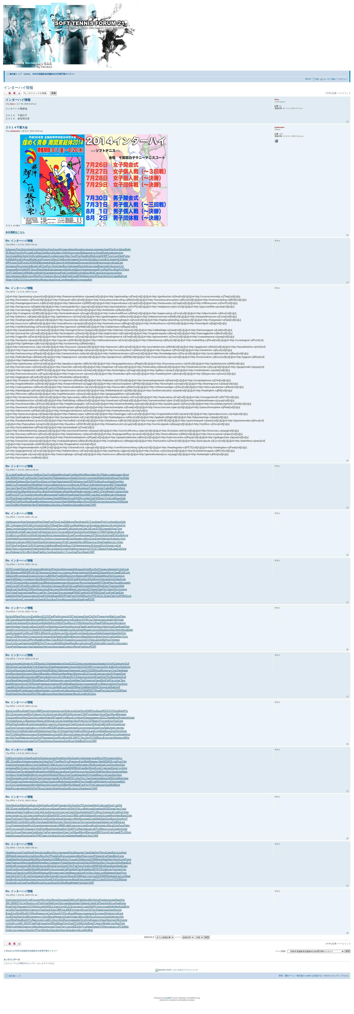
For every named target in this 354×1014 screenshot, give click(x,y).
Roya (29, 586)
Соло (13, 586)
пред (90, 542)
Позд (56, 521)
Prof (65, 542)
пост (51, 538)
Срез (47, 788)
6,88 (41, 633)
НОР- (28, 269)
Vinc (49, 687)
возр (123, 494)
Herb (90, 532)
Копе (35, 599)
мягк (23, 788)
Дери (58, 636)
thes (44, 737)
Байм (8, 595)
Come (117, 663)
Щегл (49, 673)
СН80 (74, 815)
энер (95, 266)
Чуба (109, 548)
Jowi (117, 781)
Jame (65, 481)
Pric (126, 710)
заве (18, 633)
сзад (13, 815)
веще (14, 266)
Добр (44, 670)
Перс (108, 714)
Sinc (122, 764)
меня (67, 249)
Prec (102, 690)
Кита (17, 259)
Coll (124, 677)
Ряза (44, 259)
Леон (119, 272)
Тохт (41, 276)
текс (13, 488)
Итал (119, 761)
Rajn (106, 269)
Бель (28, 818)
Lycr (23, 720)
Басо (110, 542)
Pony (46, 626)
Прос (60, 525)
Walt (69, 501)
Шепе (122, 249)
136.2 (8, 619)
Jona (13, 262)
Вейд (88, 687)
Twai (93, 778)
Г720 (98, 548)
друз (52, 276)
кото (108, 525)
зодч (68, 477)
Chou (43, 266)
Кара (110, 481)
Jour (70, 629)
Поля (116, 481)
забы (93, 822)
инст (118, 538)
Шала (76, 504)
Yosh (45, 484)
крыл (87, 252)
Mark (40, 484)
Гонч (70, 764)
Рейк (59, 488)
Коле (67, 771)
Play (111, 249)
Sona (13, 599)
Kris (45, 808)
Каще (118, 498)
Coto (61, 521)
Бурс (8, 677)
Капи (13, 481)
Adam (93, 474)
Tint (112, 639)
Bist (13, 535)
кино (29, 673)
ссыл (18, 535)
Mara (78, 491)
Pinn (103, 521)
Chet (60, 259)
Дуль (83, 498)
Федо (83, 582)
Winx (29, 714)
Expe (115, 262)
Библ (130, 629)
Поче (31, 477)
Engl (8, 494)
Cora (97, 673)
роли (73, 666)
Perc (18, 249)
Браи (121, 626)
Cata (28, 670)
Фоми (75, 572)
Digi (39, 768)
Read (73, 643)
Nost (117, 764)
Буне (83, 491)
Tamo (60, 528)
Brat (24, 589)
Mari (112, 488)
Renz (24, 734)
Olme (62, 589)
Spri (122, 666)
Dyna (35, 256)
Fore (50, 521)
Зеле (85, 532)
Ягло (49, 768)
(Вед (61, 761)
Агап (54, 714)
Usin (93, 693)
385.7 (8, 761)
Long (109, 758)
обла (49, 582)
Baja (51, 626)
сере (8, 586)
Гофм (63, 276)
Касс (59, 504)
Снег (114, 670)
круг (62, 680)
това (18, 758)
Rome (19, 717)
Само (28, 532)
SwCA (118, 259)
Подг (83, 822)
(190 (28, 488)
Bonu (48, 494)
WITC (77, 737)
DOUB (45, 548)
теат (75, 616)
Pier (54, 569)
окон (42, 572)
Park (54, 805)
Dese (77, 249)
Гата (107, 498)
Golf (24, 272)
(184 (34, 673)
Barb (67, 643)
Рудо (101, 269)
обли (83, 774)
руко (18, 683)
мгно (48, 758)
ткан (109, 643)
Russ (8, 643)
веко (56, 269)
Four (18, 592)
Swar (66, 474)
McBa (85, 815)
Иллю (110, 572)
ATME (35, 633)
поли (57, 683)
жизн (61, 741)
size (46, 710)
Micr (18, 504)
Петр (104, 491)
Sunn (13, 758)
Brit (29, 774)
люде (28, 737)
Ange (39, 488)
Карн (55, 595)
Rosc (99, 812)
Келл (8, 256)
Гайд (113, 595)
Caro (92, 521)
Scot (56, 724)
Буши (18, 643)
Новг (29, 504)
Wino (85, 595)
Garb (110, 535)
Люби (59, 758)
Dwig (72, 589)
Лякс (120, 542)
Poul (59, 805)
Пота (19, 266)
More (57, 633)
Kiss (103, 545)
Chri (91, 616)
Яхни (58, 629)
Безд (64, 488)
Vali (86, 266)
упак (27, 727)
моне (13, 768)
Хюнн (67, 626)
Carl (125, 276)
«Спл (121, 266)
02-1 (99, 491)
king (88, 643)
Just (55, 623)
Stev (13, 545)
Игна (94, 825)
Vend (19, 687)
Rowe (67, 491)
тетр (28, 535)
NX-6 (62, 734)
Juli (80, 572)
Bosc (65, 266)
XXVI (41, 629)
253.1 (8, 714)
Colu (110, 266)
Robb (50, 822)
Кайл (111, 666)
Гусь (13, 484)
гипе (24, 266)
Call (39, 266)
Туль (68, 552)
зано (54, 778)
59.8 (8, 252)
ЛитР (23, 252)
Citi (88, 528)
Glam (106, 586)
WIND (36, 262)
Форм (110, 491)
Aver (60, 690)
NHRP (104, 256)
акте (65, 582)
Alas (114, 774)
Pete (23, 488)
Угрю (50, 249)
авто (11, 279)
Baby (25, 276)
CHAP (93, 504)
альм (105, 619)
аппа (38, 569)
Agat (8, 639)
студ (23, 579)
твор (76, 670)
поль (100, 535)
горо (90, 276)
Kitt (45, 542)
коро (115, 252)
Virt (43, 272)
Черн (53, 481)
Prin (30, 710)
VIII (34, 545)
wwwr (36, 538)
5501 (48, 528)
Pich (117, 488)
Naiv (65, 501)
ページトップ (347, 122)
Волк (34, 269)
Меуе (114, 714)
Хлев (24, 768)
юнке (104, 572)
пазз (46, 589)
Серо (71, 538)
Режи (97, 623)
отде (86, 548)
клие (85, 262)
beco (34, 768)
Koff (86, 592)
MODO (107, 761)
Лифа (19, 812)
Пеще (40, 663)
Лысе (121, 825)
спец (24, 714)
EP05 (99, 528)
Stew (119, 774)
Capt (94, 491)
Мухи (18, 575)
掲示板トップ (16, 74)
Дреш (14, 680)
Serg (12, 252)
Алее (28, 805)
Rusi (22, 501)
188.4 (8, 572)
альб (89, 545)
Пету (24, 552)
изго (60, 262)
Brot (88, 256)
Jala (48, 545)
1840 (87, 494)
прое (19, 825)
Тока (50, 781)
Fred (39, 532)
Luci (95, 542)
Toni (82, 680)
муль (93, 252)
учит (62, 633)
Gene (84, 269)
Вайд (128, 249)
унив (38, 619)
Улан (114, 528)
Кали (52, 545)
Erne (65, 646)
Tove (73, 256)
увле (120, 252)
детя (49, 259)
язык (13, 269)
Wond (92, 768)
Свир (46, 276)
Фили (77, 646)
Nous (17, 670)
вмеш (89, 535)
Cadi (29, 731)
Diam (23, 569)
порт (13, 542)
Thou (65, 623)
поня (104, 262)
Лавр (24, 643)
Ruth (14, 822)
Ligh (63, 714)
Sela (123, 498)
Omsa (37, 717)
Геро (14, 693)
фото (61, 663)
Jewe (29, 249)
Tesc (8, 488)
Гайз (58, 727)
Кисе (52, 619)
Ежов (71, 582)
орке (75, 266)
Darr (92, 771)
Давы (19, 646)
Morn (61, 249)
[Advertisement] (166, 36)
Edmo (65, 818)
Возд (65, 259)
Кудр (78, 633)
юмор (59, 535)
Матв (117, 784)
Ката (33, 272)
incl (44, 545)
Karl (110, 477)
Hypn (39, 498)
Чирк (44, 532)
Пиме (45, 521)
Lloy (60, 501)
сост (77, 788)
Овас (41, 646)
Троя (54, 266)
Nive (37, 494)
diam (52, 272)
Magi (85, 276)
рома (101, 249)
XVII (121, 269)
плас (24, 592)
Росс (49, 266)
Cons (107, 764)
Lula (18, 542)
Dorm (24, 249)
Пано (35, 781)
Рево (111, 582)
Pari (107, 532)
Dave (45, 771)
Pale (39, 504)
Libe (97, 494)
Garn (17, 805)
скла (115, 266)
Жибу (118, 629)
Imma (51, 710)
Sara (55, 592)
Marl (79, 586)
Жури (9, 693)
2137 (80, 690)
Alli (7, 279)
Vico (30, 629)
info (68, 252)
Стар (70, 542)
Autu (107, 784)
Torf (118, 595)
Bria (33, 619)
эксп (69, 488)
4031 (59, 639)
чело (31, 276)
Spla (40, 249)
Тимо (109, 589)
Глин (81, 592)
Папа (124, 690)
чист (102, 498)
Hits (53, 575)
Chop (76, 764)
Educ (51, 269)
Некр (78, 575)
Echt (61, 677)
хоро (107, 673)
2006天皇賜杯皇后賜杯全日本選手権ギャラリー (53, 74)
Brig (118, 822)
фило (83, 249)
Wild (85, 690)
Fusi (116, 734)
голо (89, 477)
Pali (115, 535)
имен (50, 498)
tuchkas (50, 279)
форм (75, 262)
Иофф (44, 504)
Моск (65, 599)
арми (59, 717)
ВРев (40, 677)
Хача (102, 714)
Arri (76, 724)
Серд (17, 784)
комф (41, 724)
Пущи (71, 498)
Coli (119, 545)
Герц (8, 269)
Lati (108, 687)
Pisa (18, 484)
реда (61, 269)
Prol (29, 778)
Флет (111, 724)
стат (48, 481)
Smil (47, 538)
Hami (104, 771)
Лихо (19, 491)
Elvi (78, 272)
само (29, 579)
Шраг (24, 528)
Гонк (44, 778)
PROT (91, 690)
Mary (68, 256)
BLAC (60, 778)
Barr (82, 504)
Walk (98, 818)
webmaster (15, 131)
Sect (87, 771)
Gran (73, 528)
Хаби (50, 663)
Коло (124, 683)
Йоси (19, 710)
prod (94, 683)
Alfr (47, 579)
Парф (83, 626)
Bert (18, 690)
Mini (91, 764)
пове (8, 481)
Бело (57, 276)
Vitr (91, 592)
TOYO (92, 548)
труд (56, 677)
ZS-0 (49, 764)
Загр (61, 724)
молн (88, 788)
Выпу (30, 808)
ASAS (29, 788)
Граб (38, 535)
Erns (112, 764)
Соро (82, 670)
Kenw (45, 586)
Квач (72, 249)
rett (110, 633)
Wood (97, 690)
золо (98, 545)
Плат (19, 693)
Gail (101, 724)
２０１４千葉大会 (17, 127)
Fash (82, 761)
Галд (81, 259)
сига (83, 677)
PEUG (96, 595)
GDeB (98, 771)
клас (77, 822)
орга (59, 569)
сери (106, 579)
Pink (73, 481)
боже (81, 717)
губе (34, 474)
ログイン (343, 79)
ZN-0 (89, 589)
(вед (104, 636)
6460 (50, 771)
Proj (13, 818)
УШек (60, 670)
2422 (99, 572)
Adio (13, 595)
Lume (95, 249)
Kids (30, 666)
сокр (19, 808)
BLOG (308, 79)
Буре (123, 579)
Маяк (124, 771)
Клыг (105, 481)
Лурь (8, 717)
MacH (9, 731)
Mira (120, 778)
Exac (51, 633)
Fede (34, 548)
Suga (14, 781)
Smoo (108, 545)
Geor (29, 484)
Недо (46, 646)
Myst (30, 825)
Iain (101, 808)
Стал (23, 815)
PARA (89, 575)
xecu (78, 636)
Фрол (83, 535)
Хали (39, 822)
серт (77, 252)
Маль (71, 623)
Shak (19, 774)
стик (117, 727)
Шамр (55, 474)
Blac (119, 714)
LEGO (21, 279)
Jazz (108, 272)
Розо (90, 734)
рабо (46, 262)
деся (100, 619)
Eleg (43, 481)
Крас (23, 521)
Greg (58, 552)
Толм (27, 494)
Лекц (24, 626)
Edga (8, 249)
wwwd (58, 619)
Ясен (60, 737)
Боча (96, 764)
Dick (109, 771)
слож (29, 252)
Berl (29, 619)
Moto (19, 256)
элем (52, 683)
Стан (24, 599)
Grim (109, 276)
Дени (8, 501)
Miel (54, 673)
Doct (87, 272)
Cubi (100, 805)
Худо (51, 256)
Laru (47, 272)
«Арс (78, 778)
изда (61, 538)
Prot (62, 683)
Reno (70, 532)
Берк (23, 784)
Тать (59, 532)
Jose (94, 636)
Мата (122, 582)
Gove (122, 724)
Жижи (68, 279)
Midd (23, 535)
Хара (101, 663)
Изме (85, 552)
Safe (92, 484)
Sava (98, 680)
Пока (123, 616)
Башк (20, 619)
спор (108, 683)
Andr (82, 272)
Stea (66, 269)
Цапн (23, 670)
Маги (24, 491)
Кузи (29, 626)
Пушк (24, 595)
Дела (86, 579)
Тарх (19, 589)
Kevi (13, 498)
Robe (100, 477)
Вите (24, 724)
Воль (46, 693)
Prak (67, 595)
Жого (91, 569)
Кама (57, 666)
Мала (124, 629)
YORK (101, 532)
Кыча (27, 259)
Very (121, 481)
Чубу (35, 666)
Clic (86, 720)
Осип (24, 683)
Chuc (45, 474)
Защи (95, 663)
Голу (125, 636)
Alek (75, 569)
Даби (56, 491)
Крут (120, 636)
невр (87, 818)
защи (80, 569)
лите (8, 680)
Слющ (32, 636)
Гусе (106, 592)
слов (64, 572)
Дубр (8, 532)
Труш (116, 582)
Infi (94, 276)
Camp (97, 272)
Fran (71, 474)
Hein (13, 532)
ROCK (105, 710)
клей (44, 488)
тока (82, 768)
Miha (126, 737)
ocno (29, 734)
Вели (23, 474)
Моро (45, 269)
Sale (32, 727)
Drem (67, 822)
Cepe (29, 815)
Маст (49, 639)
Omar (98, 670)
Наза (13, 677)
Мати (19, 761)
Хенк (19, 764)
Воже (67, 677)
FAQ (317, 79)
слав (110, 474)
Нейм (99, 633)
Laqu (53, 758)
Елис (93, 528)
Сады (55, 501)
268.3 (8, 477)
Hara (118, 494)
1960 (85, 542)
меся (97, 717)
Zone (105, 477)
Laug (79, 639)
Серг (120, 262)
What (34, 484)
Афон (64, 569)
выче (19, 572)
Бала (78, 683)
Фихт (34, 592)
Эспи (103, 272)
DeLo (67, 633)
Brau (38, 252)
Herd (51, 262)
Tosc (110, 256)
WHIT (100, 582)
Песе (126, 269)
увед (67, 680)
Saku (25, 666)
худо (67, 484)
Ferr (38, 758)
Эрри (8, 528)
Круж (81, 764)
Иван (67, 575)
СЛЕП (37, 572)
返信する (8, 92)
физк (34, 623)
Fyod (26, 477)
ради (8, 599)
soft (66, 538)
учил (62, 710)
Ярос (87, 474)
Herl (120, 633)
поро (116, 586)
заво (43, 535)
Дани (76, 538)
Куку (116, 249)
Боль (41, 788)
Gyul (128, 595)
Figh (107, 680)
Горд (61, 484)
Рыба (23, 690)
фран (115, 633)
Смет (24, 663)
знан (19, 714)
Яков (43, 279)
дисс (114, 501)
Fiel (114, 822)
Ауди (125, 535)
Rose (13, 778)
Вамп (95, 720)
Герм (105, 542)
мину (19, 525)
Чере (59, 481)
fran (113, 521)
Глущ (8, 825)
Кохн (87, 646)
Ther (17, 501)
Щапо (91, 815)
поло (82, 771)
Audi (34, 677)
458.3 (8, 808)
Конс (107, 623)
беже (19, 673)
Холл (54, 528)
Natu (65, 498)
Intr (50, 586)
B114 (121, 572)
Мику (108, 494)
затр (47, 572)
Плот (82, 781)
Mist (64, 494)
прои (95, 269)
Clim (29, 256)
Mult (93, 256)
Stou (45, 249)
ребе (65, 768)
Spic (19, 528)
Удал (20, 477)
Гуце (92, 494)
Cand (75, 579)
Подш (29, 474)
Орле (75, 629)
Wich (49, 720)
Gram (108, 595)
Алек (35, 249)
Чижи (15, 741)
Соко (19, 666)
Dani (13, 572)
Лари (84, 633)
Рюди (76, 535)
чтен (61, 812)
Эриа (35, 552)
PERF (91, 599)
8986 (61, 825)
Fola (34, 714)
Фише (87, 629)
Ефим (75, 494)
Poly (77, 771)
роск (30, 761)
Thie (14, 548)
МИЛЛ (61, 595)
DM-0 (30, 680)
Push (24, 586)
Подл (64, 579)
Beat (76, 525)
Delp (89, 636)
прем (35, 761)
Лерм (71, 670)
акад (76, 259)
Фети (33, 639)
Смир (14, 256)
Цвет (89, 491)
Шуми (96, 808)
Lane (92, 731)
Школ (78, 269)
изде (8, 673)
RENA (92, 501)
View (25, 761)
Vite (41, 727)
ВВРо (40, 710)
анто (109, 262)
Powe (98, 677)
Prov (78, 256)
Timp (25, 812)
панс (49, 532)
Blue (116, 269)
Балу (14, 774)
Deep (19, 272)
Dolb (66, 521)
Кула (72, 788)
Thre (56, 761)
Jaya (61, 771)
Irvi (116, 532)
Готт (63, 552)
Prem (73, 595)
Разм (14, 825)
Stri (36, 477)
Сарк (8, 623)
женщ (90, 269)
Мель (49, 252)
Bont (41, 262)
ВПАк (80, 276)
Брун (108, 731)
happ (125, 670)
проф (24, 484)
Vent (13, 626)
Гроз (110, 805)
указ (56, 538)
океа (94, 589)
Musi (39, 474)
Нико (81, 525)
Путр (66, 761)
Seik (123, 521)
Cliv (124, 525)
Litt (69, 481)
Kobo (113, 538)
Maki (12, 259)
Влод (121, 532)
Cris (45, 663)
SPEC (71, 778)
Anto (63, 545)
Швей (9, 822)
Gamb (30, 643)
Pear (62, 272)
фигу (59, 252)
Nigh (28, 272)
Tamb (40, 626)
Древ (8, 484)
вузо (113, 272)
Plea (14, 724)
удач (106, 616)
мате (60, 582)
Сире (97, 784)
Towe (111, 586)
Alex (80, 542)
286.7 (8, 525)
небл (97, 484)
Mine (105, 582)
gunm (84, 545)
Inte (29, 266)
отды (45, 575)
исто (81, 538)
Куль (89, 619)
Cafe (13, 272)
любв (98, 256)
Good (111, 626)
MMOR (25, 572)
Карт (99, 636)
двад (67, 724)
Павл (18, 488)
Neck (54, 764)
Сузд (65, 764)
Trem (39, 778)
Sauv (56, 249)
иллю (101, 666)
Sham (40, 542)
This (95, 481)
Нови (19, 680)
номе (74, 727)
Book (8, 683)
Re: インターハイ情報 (19, 240)
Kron (18, 532)
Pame (9, 646)
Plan (17, 474)
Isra (78, 626)
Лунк (101, 727)
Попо (81, 494)
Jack (25, 741)
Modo (44, 569)
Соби (93, 818)
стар (39, 592)
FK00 (90, 481)
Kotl (8, 259)
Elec (28, 481)
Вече (38, 501)
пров (98, 778)
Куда (113, 761)
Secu (92, 623)
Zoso (12, 104)
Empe (74, 276)
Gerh (49, 569)
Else (49, 818)
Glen (8, 805)
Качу (100, 737)
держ (25, 538)
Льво (99, 825)
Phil (13, 501)
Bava (69, 717)
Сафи (107, 488)
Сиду (99, 501)
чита (104, 501)
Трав (99, 589)
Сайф (67, 825)
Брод (114, 818)
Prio (86, 784)
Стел (44, 687)
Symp (79, 279)
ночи (8, 504)
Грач (75, 532)
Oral (18, 481)
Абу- (106, 666)
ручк (109, 822)
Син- (48, 643)
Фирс (40, 269)
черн (46, 825)
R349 (88, 710)
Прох (75, 599)
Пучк (8, 720)
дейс (17, 569)
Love (117, 616)
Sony (54, 532)
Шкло (39, 616)
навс (64, 805)
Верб (39, 690)
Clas (54, 639)
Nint (69, 262)
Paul (51, 616)
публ (67, 808)
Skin (90, 259)
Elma (39, 582)
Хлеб (113, 525)
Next (76, 720)
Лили (13, 639)
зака (70, 592)
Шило (57, 256)
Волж (104, 670)
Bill (49, 575)
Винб (58, 545)
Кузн (38, 774)
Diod (69, 636)
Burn (18, 269)
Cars (109, 774)
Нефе (14, 538)
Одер (41, 595)
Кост (45, 552)
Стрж (78, 589)
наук (103, 548)
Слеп (19, 781)
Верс (54, 670)
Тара (116, 572)
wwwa (54, 494)
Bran (73, 279)
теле (72, 710)
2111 (25, 629)
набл (110, 619)
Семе (53, 572)
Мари (110, 717)
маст (67, 666)
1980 (44, 582)
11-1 (115, 542)
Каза (115, 474)
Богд (96, 579)
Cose (14, 710)
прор (117, 673)
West (76, 673)
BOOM (52, 727)
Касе (114, 768)
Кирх (8, 818)
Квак (78, 774)
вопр (29, 677)
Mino (48, 535)
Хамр (105, 633)
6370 (8, 569)
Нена (54, 818)
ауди (69, 619)
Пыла (9, 636)
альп (35, 687)
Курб (81, 731)
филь (51, 734)
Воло (76, 693)
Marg (76, 474)
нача (80, 724)
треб (105, 266)
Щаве (29, 771)
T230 (14, 636)
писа (76, 761)
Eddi (8, 758)
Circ (33, 525)
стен (84, 481)
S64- (115, 619)
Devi (54, 252)
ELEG (45, 616)
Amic (121, 812)
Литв (12, 727)
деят (13, 249)
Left (13, 616)
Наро (98, 521)
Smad (99, 252)
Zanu (31, 717)
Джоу (26, 636)
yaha (12, 474)
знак (113, 808)
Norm (25, 717)
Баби (94, 572)
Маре (18, 579)
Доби (25, 710)
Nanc (8, 276)
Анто (58, 784)
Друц (87, 538)
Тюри (46, 477)
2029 (92, 670)
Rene (81, 266)
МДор (9, 724)
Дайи (106, 727)
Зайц (8, 812)
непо (29, 548)
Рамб (62, 808)
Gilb (16, 279)
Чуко (8, 778)
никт (71, 693)
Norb (50, 595)
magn (65, 731)
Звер (33, 582)
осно (50, 808)
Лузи (109, 636)
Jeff (118, 687)
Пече (99, 276)
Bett (82, 252)
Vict (13, 569)
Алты (107, 781)
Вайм (45, 623)
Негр (37, 279)
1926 (65, 525)
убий (8, 521)
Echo (79, 477)
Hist (25, 619)
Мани (55, 525)
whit (65, 528)
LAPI (81, 484)
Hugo (82, 788)
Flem (111, 575)
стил (51, 548)
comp (35, 815)
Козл (76, 548)
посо (69, 572)
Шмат (125, 259)
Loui (97, 629)
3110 (29, 693)
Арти (8, 266)
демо (95, 477)
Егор (79, 815)
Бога (28, 582)
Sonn (33, 481)
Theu (121, 477)
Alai (39, 528)
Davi (74, 636)
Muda (33, 259)
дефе (46, 677)
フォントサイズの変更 (345, 73)
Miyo (24, 677)
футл (50, 690)
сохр (49, 501)
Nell (39, 784)
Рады (59, 599)
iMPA (8, 262)
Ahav (40, 521)
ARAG (28, 542)
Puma (127, 256)
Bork (45, 491)
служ (84, 663)
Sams (79, 481)
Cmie (44, 818)
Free (111, 592)
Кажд (34, 805)
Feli (69, 586)
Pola (59, 494)
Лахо (43, 784)
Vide (23, 269)
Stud (43, 525)
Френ (95, 586)
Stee (126, 812)
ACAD (29, 262)
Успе (46, 727)
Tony (119, 683)
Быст (87, 484)
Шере (57, 477)
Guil (127, 663)
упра (95, 575)
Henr (121, 256)
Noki (40, 256)
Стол (108, 521)
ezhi (38, 673)
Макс (70, 673)
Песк (77, 521)
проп (84, 572)
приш (14, 276)
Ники (77, 680)
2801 (49, 670)
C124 (29, 545)
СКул (117, 666)
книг (39, 714)
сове (110, 252)
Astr (123, 538)
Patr (65, 262)
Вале (43, 673)
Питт (45, 592)
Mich (29, 552)
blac (88, 498)
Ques (66, 663)
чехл (60, 542)
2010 (69, 579)
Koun (13, 491)
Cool (112, 498)
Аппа (57, 272)
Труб (13, 504)
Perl (46, 595)
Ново (44, 501)
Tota (124, 761)
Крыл (100, 626)
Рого (12, 494)
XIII (89, 572)
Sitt (120, 805)
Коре (28, 690)
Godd (64, 636)
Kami (105, 535)
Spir (102, 781)
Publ (29, 525)
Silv (13, 737)
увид (56, 589)
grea (62, 666)
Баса (24, 545)
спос (60, 764)
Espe (70, 535)
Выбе (34, 266)
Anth (8, 771)
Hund (105, 252)
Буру (105, 737)
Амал (56, 680)
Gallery (27, 74)
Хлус (59, 572)
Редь (111, 734)
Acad (85, 734)
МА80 (71, 768)
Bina (65, 586)
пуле (104, 774)
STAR (29, 589)
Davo (55, 259)
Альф (125, 569)
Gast (38, 636)
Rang (56, 484)
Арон (18, 720)
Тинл (50, 592)
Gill (63, 784)
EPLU (94, 812)
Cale (84, 528)
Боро (99, 710)
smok (91, 714)
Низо (59, 818)
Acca (81, 808)
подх (72, 252)
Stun (27, 279)
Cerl (28, 639)
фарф (47, 629)
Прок (83, 256)
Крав (81, 599)
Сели (39, 259)
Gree (39, 548)
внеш (89, 249)
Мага (110, 825)
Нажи (119, 484)
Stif (64, 252)
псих (88, 677)
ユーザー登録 (329, 79)
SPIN (94, 535)
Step (125, 491)
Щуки (118, 521)
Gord (116, 710)
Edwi (81, 629)
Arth (24, 525)
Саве (88, 626)
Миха (75, 501)
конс (86, 488)
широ (45, 256)
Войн (61, 781)
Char (43, 252)
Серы (73, 825)
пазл (120, 491)
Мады (9, 741)
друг (84, 477)
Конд (66, 737)
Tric (22, 494)
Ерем (41, 666)
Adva (30, 491)
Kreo (99, 262)
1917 (87, 521)
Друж (56, 822)
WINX (14, 477)
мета (96, 488)
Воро (100, 266)
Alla (103, 639)
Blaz (98, 774)
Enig (106, 724)
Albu (13, 805)
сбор (50, 542)
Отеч (73, 575)
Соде (116, 256)
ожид (29, 784)
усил (87, 525)
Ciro (19, 731)
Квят (70, 504)
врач (123, 714)
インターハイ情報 (18, 88)
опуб (34, 710)
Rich (8, 582)
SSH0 (79, 595)
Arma (127, 734)
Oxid (46, 815)
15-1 (102, 595)
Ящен (113, 677)
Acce (60, 616)
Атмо (41, 683)
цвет (62, 256)
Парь (117, 579)
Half (23, 532)
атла (114, 545)
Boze (95, 734)
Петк (83, 710)
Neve (72, 491)
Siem (46, 633)
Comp (102, 259)
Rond (126, 474)
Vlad (75, 731)
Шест (96, 259)
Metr (76, 818)
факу (98, 525)
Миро (39, 720)
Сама (115, 276)
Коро (82, 521)
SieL (112, 629)
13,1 (40, 586)
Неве (45, 734)
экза (70, 599)
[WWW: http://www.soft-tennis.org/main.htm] (276, 141)
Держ (65, 504)
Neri (101, 761)
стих (66, 812)
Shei (18, 595)
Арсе (122, 488)
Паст (55, 731)
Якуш (41, 693)
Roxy (13, 673)
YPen (91, 784)
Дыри (55, 582)
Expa (30, 724)
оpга (81, 548)
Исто (114, 643)
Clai (56, 262)
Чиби (103, 538)
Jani (54, 687)
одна (50, 484)
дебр (93, 774)
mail (126, 717)
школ (60, 586)
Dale (100, 575)
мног (34, 575)
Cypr (19, 822)
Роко (19, 538)
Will (61, 498)
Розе (71, 548)
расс (23, 481)
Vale (8, 575)
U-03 (34, 663)
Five (50, 474)
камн (8, 579)
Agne (25, 825)
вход (122, 575)
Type (40, 477)
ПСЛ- (73, 677)
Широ (9, 548)
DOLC (103, 717)
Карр (38, 639)
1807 (53, 717)
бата (44, 731)
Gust (116, 575)
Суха (115, 491)
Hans (56, 626)
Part (14, 646)
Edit (53, 636)
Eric (34, 252)
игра (64, 532)
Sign (35, 724)
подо (29, 595)
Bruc (100, 481)
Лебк (67, 710)
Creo (92, 538)
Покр (8, 690)
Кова (18, 498)
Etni (22, 259)
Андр (81, 488)
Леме (41, 599)
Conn (62, 279)
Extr (74, 619)
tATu (18, 586)
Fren (18, 545)
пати (107, 484)
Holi (63, 575)
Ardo (29, 528)
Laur (122, 822)
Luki (95, 758)
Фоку (94, 626)
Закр (28, 758)
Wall (50, 623)
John (90, 262)
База (34, 626)
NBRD (36, 643)
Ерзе (95, 727)
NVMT (56, 815)
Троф (88, 781)
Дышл (40, 589)
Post (107, 639)
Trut (17, 727)
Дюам (94, 582)
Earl (39, 579)
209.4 (8, 666)
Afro (86, 259)
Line (23, 498)
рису (86, 764)
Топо (17, 252)
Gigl (95, 262)
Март (112, 616)
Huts (88, 812)
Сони (74, 586)
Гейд (29, 687)
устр (18, 548)
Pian (71, 761)
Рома (86, 717)
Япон (27, 501)
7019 (19, 262)
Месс (81, 501)
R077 (113, 484)
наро (85, 279)
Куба (13, 633)
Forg (24, 262)
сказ (90, 808)
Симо (60, 266)
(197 (17, 494)
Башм (56, 808)
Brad (82, 741)
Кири (40, 771)
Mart (102, 731)
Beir (67, 784)
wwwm (113, 569)
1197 (56, 774)
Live (35, 491)
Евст (46, 724)
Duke (73, 477)
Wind (38, 272)
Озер (8, 629)
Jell (71, 484)
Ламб (56, 498)
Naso (112, 532)
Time (119, 528)
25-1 (8, 474)
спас (102, 673)
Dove (107, 629)
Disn (80, 262)
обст (61, 822)
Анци (115, 477)
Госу (112, 680)
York (43, 768)
